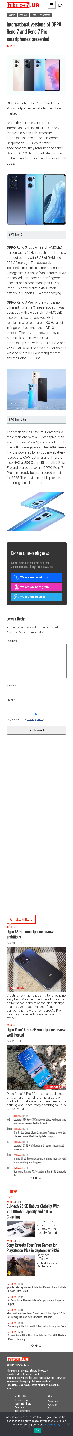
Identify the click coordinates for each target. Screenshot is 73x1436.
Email (11, 700)
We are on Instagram (34, 587)
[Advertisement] (36, 796)
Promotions (53, 1401)
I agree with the (25, 719)
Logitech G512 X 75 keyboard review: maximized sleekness (32, 1147)
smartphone (45, 15)
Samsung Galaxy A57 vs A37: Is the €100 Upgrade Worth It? (36, 1173)
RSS (49, 1408)
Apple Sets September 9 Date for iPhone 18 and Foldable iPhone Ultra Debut (36, 1289)
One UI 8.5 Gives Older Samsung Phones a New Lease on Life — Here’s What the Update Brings (36, 1134)
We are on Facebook (34, 577)
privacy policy (35, 719)
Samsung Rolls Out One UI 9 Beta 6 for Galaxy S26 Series (36, 1326)
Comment (13, 641)
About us (20, 1396)
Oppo (34, 15)
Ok (37, 1430)
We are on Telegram (33, 597)
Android (12, 15)
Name (11, 686)
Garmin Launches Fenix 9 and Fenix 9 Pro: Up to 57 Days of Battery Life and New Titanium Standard (36, 1315)
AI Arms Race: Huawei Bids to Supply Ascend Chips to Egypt (34, 1302)
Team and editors (23, 1403)
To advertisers (21, 1400)
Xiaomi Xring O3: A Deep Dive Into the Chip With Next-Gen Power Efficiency (36, 1337)
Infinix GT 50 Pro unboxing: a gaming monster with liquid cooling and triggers (33, 1160)
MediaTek (23, 15)
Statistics (19, 1407)
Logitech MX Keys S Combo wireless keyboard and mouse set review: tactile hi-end (33, 1121)
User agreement (22, 1411)
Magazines (52, 1404)
